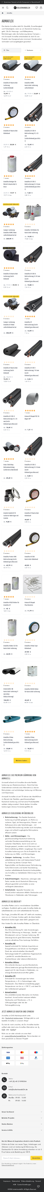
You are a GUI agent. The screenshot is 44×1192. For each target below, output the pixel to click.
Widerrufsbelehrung (27, 1181)
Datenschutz (16, 1181)
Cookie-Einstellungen (24, 1184)
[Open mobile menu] (3, 7)
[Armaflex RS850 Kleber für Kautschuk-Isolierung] (32, 671)
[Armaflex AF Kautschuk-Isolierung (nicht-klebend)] (11, 349)
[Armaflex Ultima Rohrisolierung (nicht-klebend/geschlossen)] (32, 719)
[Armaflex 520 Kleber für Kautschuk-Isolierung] (32, 211)
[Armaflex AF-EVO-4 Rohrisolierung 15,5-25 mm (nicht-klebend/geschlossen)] (11, 398)
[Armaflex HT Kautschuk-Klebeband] (32, 495)
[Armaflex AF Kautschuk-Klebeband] (11, 112)
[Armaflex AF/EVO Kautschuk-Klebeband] (32, 538)
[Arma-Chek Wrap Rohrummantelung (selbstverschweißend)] (11, 446)
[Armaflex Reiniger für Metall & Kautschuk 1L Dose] (11, 163)
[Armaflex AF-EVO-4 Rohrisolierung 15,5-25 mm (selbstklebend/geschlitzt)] (32, 112)
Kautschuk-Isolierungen (14, 1018)
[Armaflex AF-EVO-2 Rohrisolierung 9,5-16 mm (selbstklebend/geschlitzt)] (32, 163)
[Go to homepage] (22, 8)
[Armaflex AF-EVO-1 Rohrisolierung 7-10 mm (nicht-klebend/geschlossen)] (32, 349)
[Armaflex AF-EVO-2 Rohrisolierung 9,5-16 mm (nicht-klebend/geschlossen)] (32, 446)
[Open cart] (41, 7)
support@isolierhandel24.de (15, 1036)
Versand (38, 1181)
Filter (7, 50)
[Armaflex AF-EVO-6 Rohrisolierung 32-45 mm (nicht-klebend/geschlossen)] (32, 255)
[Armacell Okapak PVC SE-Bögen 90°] (32, 398)
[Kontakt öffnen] (36, 7)
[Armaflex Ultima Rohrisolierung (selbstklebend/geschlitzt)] (11, 719)
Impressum (7, 1181)
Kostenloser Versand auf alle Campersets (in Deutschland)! (22, 2)
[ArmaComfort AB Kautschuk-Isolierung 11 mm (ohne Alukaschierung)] (11, 671)
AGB (14, 1184)
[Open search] (7, 7)
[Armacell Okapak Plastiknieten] (32, 584)
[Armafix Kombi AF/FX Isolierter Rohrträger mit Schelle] (11, 495)
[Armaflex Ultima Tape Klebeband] (32, 627)
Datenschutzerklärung (8, 1165)
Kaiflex (12, 1030)
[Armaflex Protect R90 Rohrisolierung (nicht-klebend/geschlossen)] (11, 538)
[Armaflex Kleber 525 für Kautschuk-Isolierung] (11, 627)
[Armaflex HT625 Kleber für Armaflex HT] (11, 584)
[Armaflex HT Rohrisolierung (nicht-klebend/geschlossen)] (32, 304)
